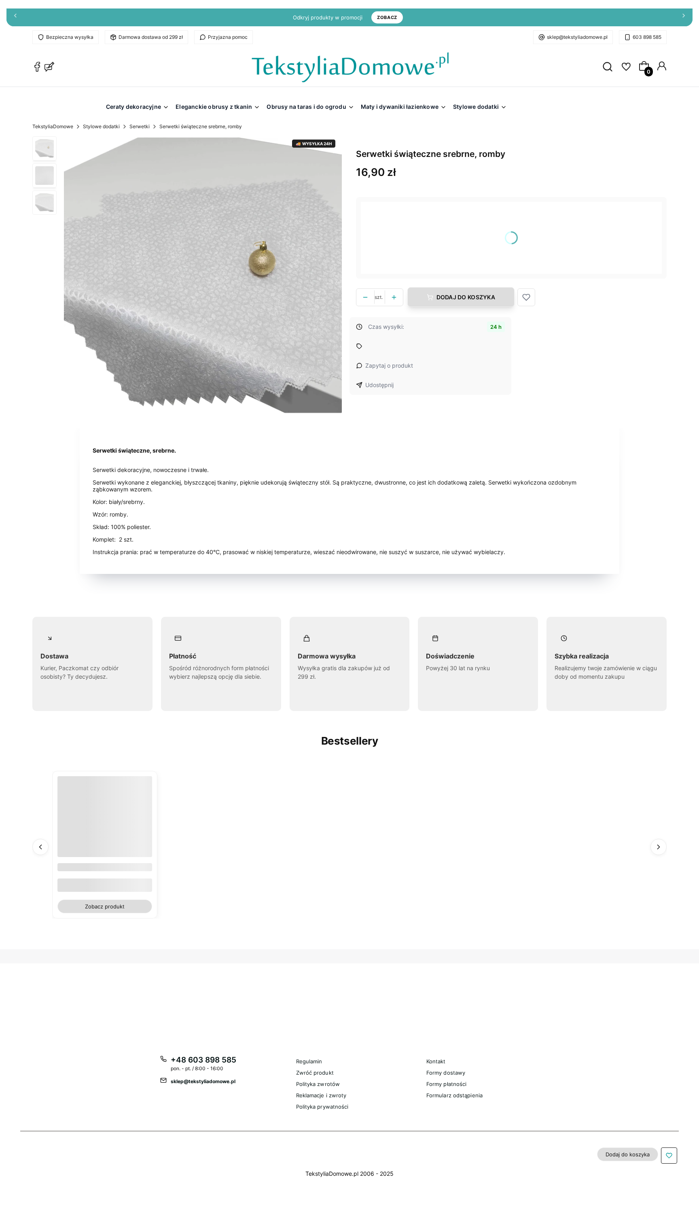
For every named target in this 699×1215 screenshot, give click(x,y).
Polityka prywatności (322, 1106)
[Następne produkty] (658, 847)
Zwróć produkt (315, 1072)
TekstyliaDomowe (52, 126)
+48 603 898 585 (203, 1060)
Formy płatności (446, 1084)
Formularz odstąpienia (454, 1095)
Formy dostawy (445, 1072)
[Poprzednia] (15, 17)
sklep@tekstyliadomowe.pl (577, 37)
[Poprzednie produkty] (40, 847)
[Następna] (683, 17)
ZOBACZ (387, 17)
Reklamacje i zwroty (321, 1095)
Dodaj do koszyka (465, 297)
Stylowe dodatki (101, 126)
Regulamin (309, 1061)
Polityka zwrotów (318, 1084)
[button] (526, 297)
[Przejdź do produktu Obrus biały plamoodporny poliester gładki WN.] (104, 824)
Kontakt (436, 1061)
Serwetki (139, 126)
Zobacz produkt (105, 906)
